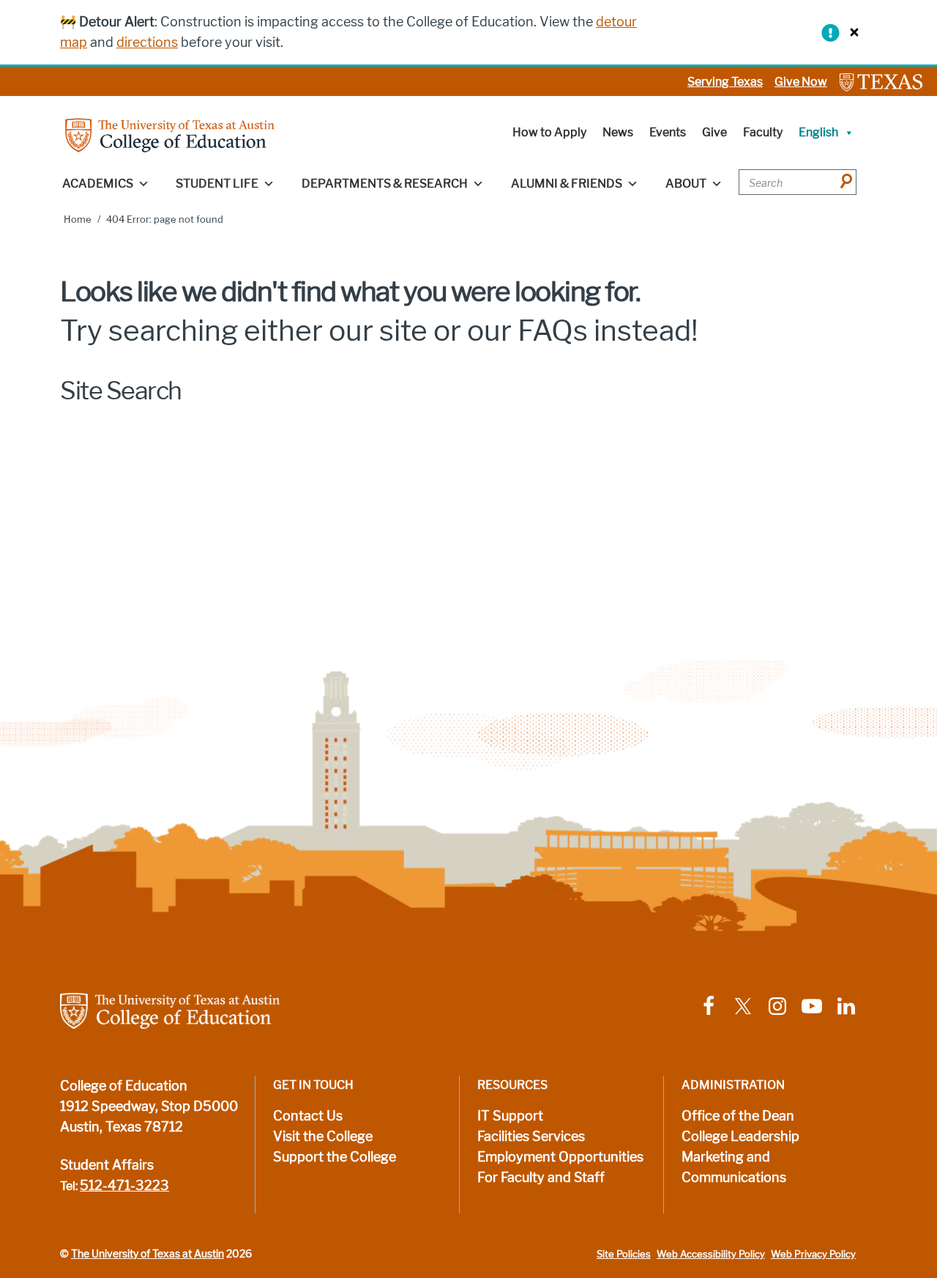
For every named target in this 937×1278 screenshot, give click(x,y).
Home (78, 219)
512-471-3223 (124, 1186)
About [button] (685, 184)
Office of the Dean (738, 1116)
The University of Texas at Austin (147, 1253)
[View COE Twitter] (743, 1005)
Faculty (763, 132)
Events (667, 132)
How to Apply (549, 132)
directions (147, 42)
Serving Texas (725, 82)
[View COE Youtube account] (812, 1005)
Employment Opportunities (560, 1157)
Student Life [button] (217, 184)
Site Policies (624, 1254)
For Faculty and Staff (541, 1178)
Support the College (334, 1157)
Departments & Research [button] (385, 184)
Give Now (800, 82)
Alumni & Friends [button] (566, 184)
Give (714, 132)
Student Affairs (107, 1165)
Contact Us (308, 1116)
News (617, 132)
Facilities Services (531, 1137)
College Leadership (740, 1137)
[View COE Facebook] (708, 1005)
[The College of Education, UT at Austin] (170, 134)
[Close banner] (850, 32)
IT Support (510, 1116)
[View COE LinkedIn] (846, 1005)
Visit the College (323, 1137)
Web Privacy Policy (813, 1254)
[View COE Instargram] (777, 1005)
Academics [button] (97, 184)
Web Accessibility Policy (711, 1254)
